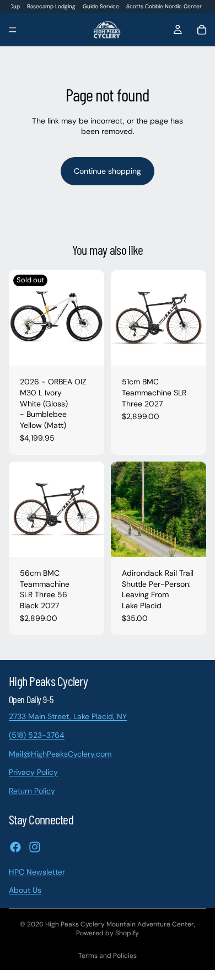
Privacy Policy (33, 772)
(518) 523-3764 (36, 735)
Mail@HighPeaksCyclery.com (60, 753)
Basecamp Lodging (51, 6)
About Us (25, 890)
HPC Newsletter (37, 871)
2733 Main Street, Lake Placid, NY (68, 716)
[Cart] (202, 30)
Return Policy (32, 790)
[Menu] (12, 30)
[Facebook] (15, 846)
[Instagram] (34, 846)
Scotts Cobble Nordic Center (164, 6)
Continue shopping (107, 171)
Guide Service (101, 6)
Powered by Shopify (107, 933)
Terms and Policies (107, 955)
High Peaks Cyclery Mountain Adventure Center (119, 924)
